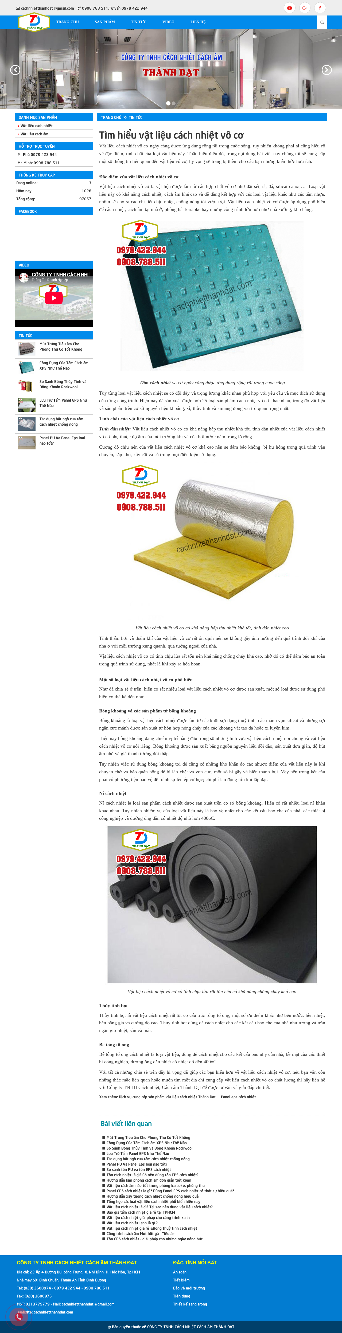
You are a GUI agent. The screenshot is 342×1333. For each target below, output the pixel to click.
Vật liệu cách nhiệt (37, 125)
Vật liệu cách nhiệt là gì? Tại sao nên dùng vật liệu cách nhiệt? (160, 1206)
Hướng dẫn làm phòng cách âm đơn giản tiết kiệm (149, 1179)
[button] (10, 69)
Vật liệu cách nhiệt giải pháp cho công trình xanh (148, 1217)
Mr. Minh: (39, 162)
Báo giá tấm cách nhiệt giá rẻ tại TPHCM (141, 1211)
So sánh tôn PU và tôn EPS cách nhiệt (139, 1169)
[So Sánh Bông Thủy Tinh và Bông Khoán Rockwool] (26, 386)
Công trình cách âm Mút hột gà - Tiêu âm (141, 1233)
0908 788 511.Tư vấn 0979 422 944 (115, 7)
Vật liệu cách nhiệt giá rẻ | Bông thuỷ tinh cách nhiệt (152, 1227)
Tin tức (138, 22)
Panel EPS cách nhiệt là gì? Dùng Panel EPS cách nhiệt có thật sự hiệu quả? (170, 1190)
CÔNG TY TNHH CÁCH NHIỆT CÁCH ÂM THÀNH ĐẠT (77, 1262)
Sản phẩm (105, 22)
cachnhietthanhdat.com (53, 1311)
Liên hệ (198, 22)
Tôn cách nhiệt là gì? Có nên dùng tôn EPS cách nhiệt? (153, 1174)
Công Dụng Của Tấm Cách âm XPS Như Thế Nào (64, 365)
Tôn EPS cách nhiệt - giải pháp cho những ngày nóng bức (155, 1238)
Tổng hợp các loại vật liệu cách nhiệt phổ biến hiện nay (153, 1201)
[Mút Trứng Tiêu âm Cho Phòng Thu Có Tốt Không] (26, 348)
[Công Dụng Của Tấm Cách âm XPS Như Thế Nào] (26, 367)
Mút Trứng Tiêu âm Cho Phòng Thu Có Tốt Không (61, 346)
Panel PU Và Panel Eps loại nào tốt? (62, 440)
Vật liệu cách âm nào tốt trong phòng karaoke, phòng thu (156, 1185)
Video (168, 22)
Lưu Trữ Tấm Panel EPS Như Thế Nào (63, 402)
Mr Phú (37, 154)
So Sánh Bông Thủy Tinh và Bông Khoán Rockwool (63, 383)
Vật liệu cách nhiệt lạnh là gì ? (132, 1222)
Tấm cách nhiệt (155, 382)
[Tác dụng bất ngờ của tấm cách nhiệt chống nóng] (26, 423)
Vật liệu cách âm (34, 133)
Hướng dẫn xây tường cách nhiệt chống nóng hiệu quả (153, 1195)
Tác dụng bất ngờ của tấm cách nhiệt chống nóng (61, 421)
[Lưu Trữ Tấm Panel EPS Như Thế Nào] (26, 405)
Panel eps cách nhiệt (238, 1096)
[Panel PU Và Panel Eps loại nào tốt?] (26, 442)
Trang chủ (67, 22)
